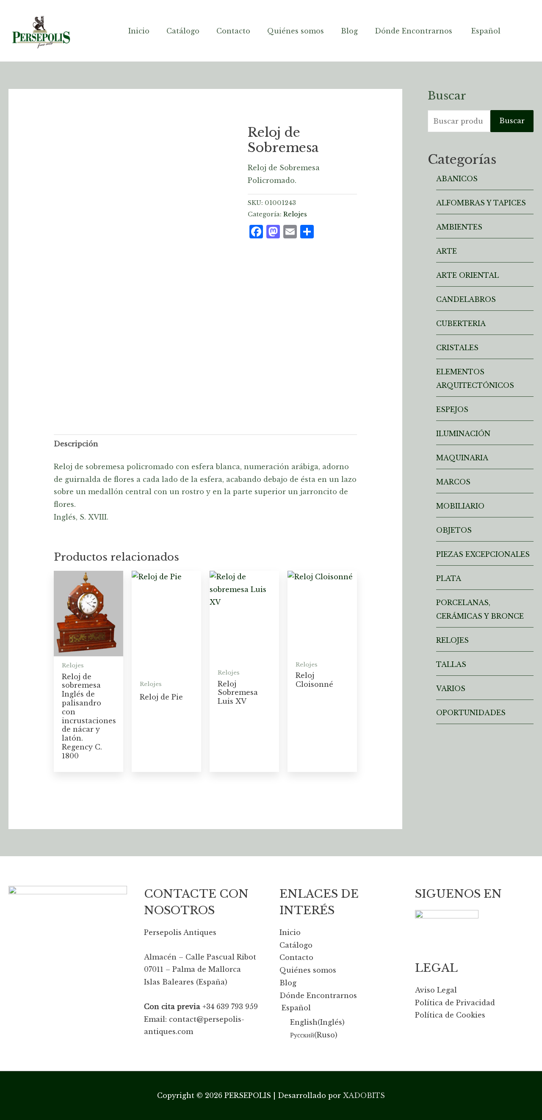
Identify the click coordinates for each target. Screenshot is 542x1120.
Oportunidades (471, 712)
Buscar (512, 120)
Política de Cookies (450, 1015)
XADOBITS (364, 1095)
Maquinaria (462, 458)
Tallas (451, 664)
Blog (287, 983)
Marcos (453, 482)
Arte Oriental (467, 275)
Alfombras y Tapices (481, 203)
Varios (450, 688)
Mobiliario (460, 506)
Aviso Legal (436, 990)
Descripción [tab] (76, 444)
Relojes (295, 214)
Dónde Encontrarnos (318, 995)
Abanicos (457, 178)
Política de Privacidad (455, 1002)
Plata (448, 578)
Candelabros (466, 299)
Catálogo (295, 945)
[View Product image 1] (74, 346)
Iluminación (463, 433)
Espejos (452, 409)
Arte (446, 251)
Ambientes (459, 227)
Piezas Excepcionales (483, 554)
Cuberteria (461, 323)
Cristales (457, 347)
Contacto (296, 957)
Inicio (290, 932)
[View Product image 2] (121, 370)
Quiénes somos (307, 970)
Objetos (454, 530)
